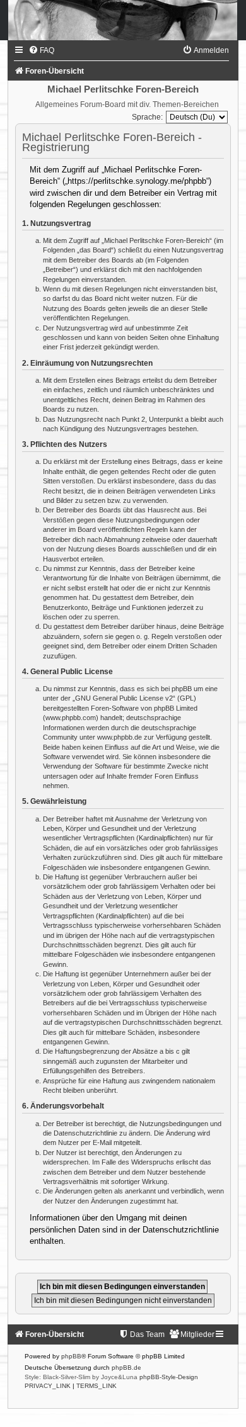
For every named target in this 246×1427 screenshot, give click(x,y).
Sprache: (147, 117)
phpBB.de (126, 1367)
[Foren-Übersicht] (123, 20)
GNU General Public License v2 (124, 698)
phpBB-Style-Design (168, 1376)
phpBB (71, 1356)
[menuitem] (41, 50)
